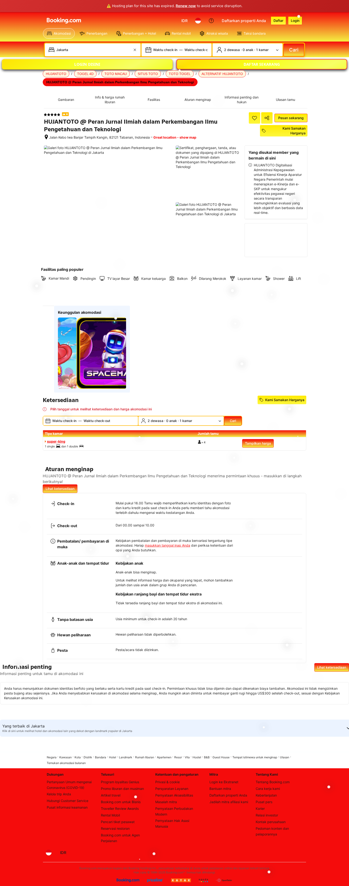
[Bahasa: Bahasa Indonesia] (198, 20)
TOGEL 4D (85, 74)
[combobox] (93, 50)
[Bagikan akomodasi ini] (267, 118)
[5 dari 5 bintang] (52, 114)
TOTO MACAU (115, 74)
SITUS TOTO (148, 74)
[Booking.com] (64, 20)
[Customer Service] (211, 20)
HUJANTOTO (56, 74)
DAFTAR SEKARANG (262, 64)
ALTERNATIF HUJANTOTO (222, 74)
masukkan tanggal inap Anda (167, 545)
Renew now (186, 6)
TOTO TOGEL (180, 74)
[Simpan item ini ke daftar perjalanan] (254, 118)
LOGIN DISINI (87, 64)
